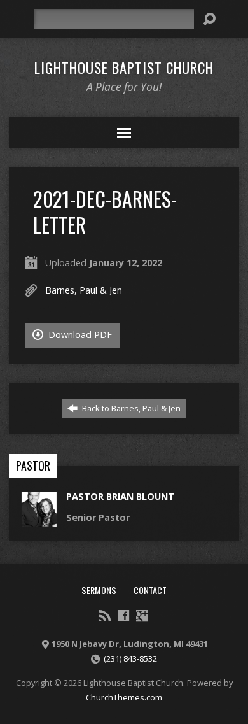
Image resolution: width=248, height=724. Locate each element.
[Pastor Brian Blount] (39, 520)
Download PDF (79, 335)
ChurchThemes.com (124, 697)
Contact (150, 590)
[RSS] (105, 615)
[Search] (209, 19)
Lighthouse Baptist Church (124, 67)
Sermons (98, 590)
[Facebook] (123, 615)
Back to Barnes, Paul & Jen (130, 408)
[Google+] (142, 615)
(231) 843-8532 (130, 658)
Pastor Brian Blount (120, 496)
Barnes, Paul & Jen (83, 290)
